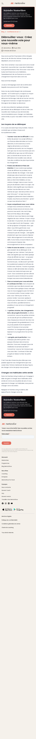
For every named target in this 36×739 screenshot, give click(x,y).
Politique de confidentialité (9, 520)
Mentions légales (6, 516)
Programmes (5, 463)
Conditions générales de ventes (11, 524)
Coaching (4, 474)
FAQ (3, 493)
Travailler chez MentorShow (10, 499)
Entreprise (4, 477)
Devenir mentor (6, 496)
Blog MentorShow (7, 466)
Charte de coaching (7, 527)
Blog (2, 32)
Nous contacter (6, 487)
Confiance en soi (13, 32)
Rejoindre (9, 25)
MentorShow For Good (8, 480)
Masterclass (5, 460)
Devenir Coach (6, 490)
